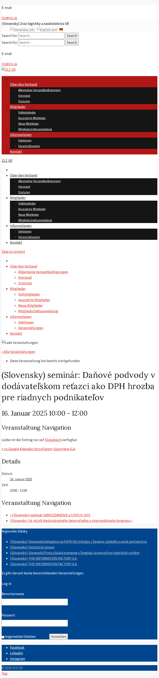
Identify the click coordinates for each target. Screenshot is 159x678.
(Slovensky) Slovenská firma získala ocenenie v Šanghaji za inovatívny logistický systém (74, 553)
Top (4, 673)
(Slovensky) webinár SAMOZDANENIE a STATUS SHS (50, 515)
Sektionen (24, 140)
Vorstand (24, 96)
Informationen (20, 134)
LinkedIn (16, 653)
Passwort (8, 615)
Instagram (17, 658)
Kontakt (16, 151)
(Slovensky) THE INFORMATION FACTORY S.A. (43, 558)
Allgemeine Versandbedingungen (39, 90)
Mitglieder (18, 106)
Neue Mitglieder (28, 124)
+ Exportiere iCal (63, 449)
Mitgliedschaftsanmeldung (35, 129)
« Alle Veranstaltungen (18, 351)
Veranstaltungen (29, 146)
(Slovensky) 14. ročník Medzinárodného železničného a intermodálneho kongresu (71, 520)
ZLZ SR (7, 160)
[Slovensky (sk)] (22, 29)
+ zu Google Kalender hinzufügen (26, 449)
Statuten (24, 101)
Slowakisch (53, 440)
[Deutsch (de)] (61, 29)
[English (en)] (47, 29)
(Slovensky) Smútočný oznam (32, 547)
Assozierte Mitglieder (32, 118)
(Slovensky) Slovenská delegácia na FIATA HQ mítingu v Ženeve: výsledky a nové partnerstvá (78, 541)
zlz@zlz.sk (9, 18)
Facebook (17, 647)
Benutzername (13, 594)
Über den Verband (23, 84)
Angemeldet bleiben (20, 636)
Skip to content (13, 251)
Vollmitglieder (27, 112)
